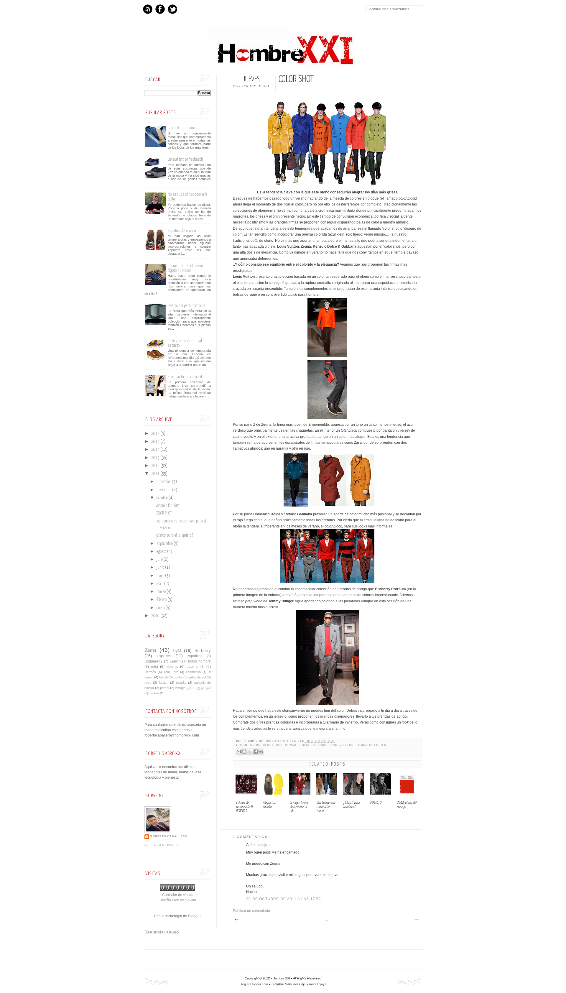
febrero (162, 600)
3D (193, 688)
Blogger (194, 916)
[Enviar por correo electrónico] (239, 751)
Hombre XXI (281, 978)
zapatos (164, 655)
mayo (161, 576)
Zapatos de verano (182, 230)
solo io (172, 667)
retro (147, 682)
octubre (163, 498)
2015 (155, 442)
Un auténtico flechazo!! (185, 159)
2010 (155, 616)
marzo (162, 592)
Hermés (150, 672)
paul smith (195, 667)
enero (161, 608)
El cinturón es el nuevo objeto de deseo (185, 268)
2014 (155, 450)
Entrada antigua (416, 920)
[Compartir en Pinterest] (261, 751)
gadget (206, 688)
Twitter (172, 9)
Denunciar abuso (161, 932)
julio (160, 560)
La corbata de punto (183, 128)
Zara (150, 650)
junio (161, 567)
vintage (180, 688)
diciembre (164, 482)
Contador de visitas (177, 895)
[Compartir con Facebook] (256, 751)
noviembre (164, 490)
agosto (162, 552)
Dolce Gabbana (313, 745)
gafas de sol (197, 677)
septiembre (165, 544)
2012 (155, 466)
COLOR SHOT (164, 513)
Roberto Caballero (282, 741)
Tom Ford (171, 672)
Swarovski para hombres (186, 305)
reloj (154, 667)
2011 (155, 474)
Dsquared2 (153, 661)
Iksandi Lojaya (316, 984)
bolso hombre (199, 661)
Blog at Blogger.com (254, 984)
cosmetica (193, 672)
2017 (155, 434)
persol (164, 688)
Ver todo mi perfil (161, 845)
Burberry (265, 745)
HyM (177, 650)
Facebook (160, 9)
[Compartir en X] (250, 751)
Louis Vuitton (341, 745)
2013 (155, 458)
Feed (147, 9)
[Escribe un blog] (244, 751)
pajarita (181, 682)
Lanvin (175, 661)
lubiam (163, 682)
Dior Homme (286, 745)
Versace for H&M (167, 506)
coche (178, 677)
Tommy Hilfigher (371, 745)
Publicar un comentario (251, 911)
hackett (154, 693)
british (163, 677)
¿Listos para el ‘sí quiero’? (174, 535)
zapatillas (195, 656)
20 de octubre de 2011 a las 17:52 (283, 899)
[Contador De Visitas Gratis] (177, 889)
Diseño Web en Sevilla (177, 900)
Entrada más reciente (237, 920)
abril (160, 584)
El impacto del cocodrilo (185, 377)
